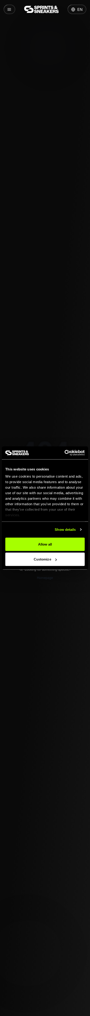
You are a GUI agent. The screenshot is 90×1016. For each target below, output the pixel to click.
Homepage (45, 577)
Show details (65, 529)
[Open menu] (9, 9)
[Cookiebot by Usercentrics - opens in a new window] (65, 453)
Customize (42, 559)
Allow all (45, 544)
